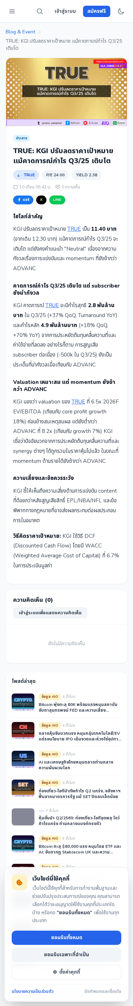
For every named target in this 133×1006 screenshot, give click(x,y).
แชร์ (26, 199)
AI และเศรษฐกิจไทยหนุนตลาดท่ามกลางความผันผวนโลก (76, 765)
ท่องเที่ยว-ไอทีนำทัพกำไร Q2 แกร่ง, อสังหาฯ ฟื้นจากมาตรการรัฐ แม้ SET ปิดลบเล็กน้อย (80, 793)
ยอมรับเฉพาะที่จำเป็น (66, 954)
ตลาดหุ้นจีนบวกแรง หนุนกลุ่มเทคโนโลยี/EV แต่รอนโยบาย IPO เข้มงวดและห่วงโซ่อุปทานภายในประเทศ (80, 736)
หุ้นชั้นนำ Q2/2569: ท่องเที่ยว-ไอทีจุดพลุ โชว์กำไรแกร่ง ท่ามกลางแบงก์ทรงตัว (79, 820)
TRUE (29, 175)
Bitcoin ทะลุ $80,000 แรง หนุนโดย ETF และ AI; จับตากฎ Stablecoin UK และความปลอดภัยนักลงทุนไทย (80, 849)
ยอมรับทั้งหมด (66, 937)
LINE (57, 199)
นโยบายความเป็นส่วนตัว (33, 991)
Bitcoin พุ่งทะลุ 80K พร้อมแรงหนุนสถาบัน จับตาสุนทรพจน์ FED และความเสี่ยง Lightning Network (78, 707)
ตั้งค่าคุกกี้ (69, 972)
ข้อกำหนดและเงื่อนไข (102, 991)
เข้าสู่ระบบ (65, 11)
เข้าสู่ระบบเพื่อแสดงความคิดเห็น (50, 613)
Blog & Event (20, 31)
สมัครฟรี (96, 11)
